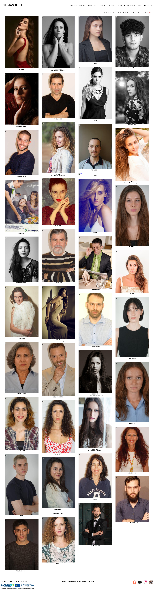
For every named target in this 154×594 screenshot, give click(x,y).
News (10, 581)
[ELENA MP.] (132, 245)
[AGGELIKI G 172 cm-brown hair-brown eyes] (95, 448)
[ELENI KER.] (58, 224)
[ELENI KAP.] (21, 231)
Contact (139, 5)
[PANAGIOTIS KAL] (132, 66)
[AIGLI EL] (95, 497)
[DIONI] (95, 119)
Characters (102, 5)
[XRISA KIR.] (21, 68)
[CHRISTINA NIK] (132, 123)
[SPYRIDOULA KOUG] (21, 281)
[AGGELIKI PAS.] (132, 471)
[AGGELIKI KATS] (58, 452)
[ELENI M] (95, 231)
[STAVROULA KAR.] (21, 392)
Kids (95, 5)
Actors (111, 5)
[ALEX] (21, 514)
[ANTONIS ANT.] (58, 281)
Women (81, 5)
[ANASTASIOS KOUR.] (95, 345)
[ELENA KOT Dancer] (21, 125)
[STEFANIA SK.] (21, 336)
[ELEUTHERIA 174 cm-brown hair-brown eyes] (58, 68)
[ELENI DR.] (132, 292)
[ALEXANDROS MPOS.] (58, 395)
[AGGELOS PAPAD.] (21, 174)
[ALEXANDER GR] (95, 168)
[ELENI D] (95, 61)
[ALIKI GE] (58, 562)
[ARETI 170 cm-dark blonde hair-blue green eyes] (132, 180)
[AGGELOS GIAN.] (58, 117)
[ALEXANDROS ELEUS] (132, 521)
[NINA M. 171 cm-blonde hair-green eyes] (58, 173)
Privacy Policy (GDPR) (21, 581)
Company (74, 5)
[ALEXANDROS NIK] (95, 544)
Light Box (149, 5)
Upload (118, 5)
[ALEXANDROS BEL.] (95, 288)
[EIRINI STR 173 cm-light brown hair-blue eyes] (95, 392)
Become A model (129, 5)
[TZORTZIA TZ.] (132, 357)
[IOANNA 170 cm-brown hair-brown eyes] (58, 338)
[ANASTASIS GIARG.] (21, 569)
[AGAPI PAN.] (132, 421)
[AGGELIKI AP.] (21, 449)
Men (89, 5)
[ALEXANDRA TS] (58, 508)
